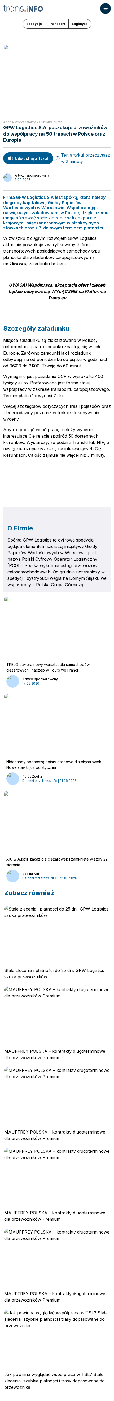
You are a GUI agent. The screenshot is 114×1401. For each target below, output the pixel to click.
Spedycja (34, 24)
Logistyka (80, 24)
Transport (57, 24)
